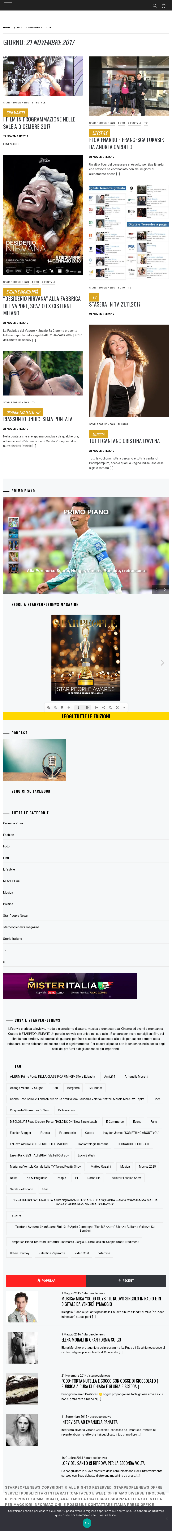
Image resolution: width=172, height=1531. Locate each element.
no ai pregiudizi (37, 1178)
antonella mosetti (136, 1076)
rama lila (93, 1178)
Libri (6, 858)
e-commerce (115, 1121)
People (61, 1178)
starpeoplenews (94, 1293)
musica (125, 1166)
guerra (89, 1132)
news (13, 1178)
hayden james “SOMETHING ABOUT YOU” (131, 1132)
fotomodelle (67, 1132)
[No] (167, 1518)
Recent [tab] (128, 1281)
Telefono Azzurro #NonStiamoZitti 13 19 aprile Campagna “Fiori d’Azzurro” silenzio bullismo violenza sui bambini (85, 1228)
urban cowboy (19, 1253)
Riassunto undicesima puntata (38, 416)
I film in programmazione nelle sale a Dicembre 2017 (39, 120)
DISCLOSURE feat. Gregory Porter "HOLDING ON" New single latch (53, 1121)
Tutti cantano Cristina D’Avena (124, 438)
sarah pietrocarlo (21, 1189)
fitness (45, 1132)
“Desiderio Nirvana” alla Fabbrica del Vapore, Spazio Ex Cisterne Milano (42, 303)
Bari (55, 1088)
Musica (123, 424)
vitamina (104, 1253)
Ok (87, 1523)
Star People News (16, 102)
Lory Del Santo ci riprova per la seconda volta (103, 1463)
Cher (157, 1099)
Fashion (8, 835)
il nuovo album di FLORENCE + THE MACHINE (39, 1144)
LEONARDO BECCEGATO (134, 1144)
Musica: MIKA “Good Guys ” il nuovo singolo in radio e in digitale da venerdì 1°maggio (111, 1301)
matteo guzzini (101, 1166)
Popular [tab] (48, 1281)
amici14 (109, 1076)
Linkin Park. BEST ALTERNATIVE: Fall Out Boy (39, 1155)
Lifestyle (39, 102)
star (45, 1189)
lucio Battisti (86, 1155)
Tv (146, 123)
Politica (8, 904)
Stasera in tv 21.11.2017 (115, 301)
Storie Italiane (12, 939)
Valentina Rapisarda (52, 1253)
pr (76, 1178)
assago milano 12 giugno (26, 1088)
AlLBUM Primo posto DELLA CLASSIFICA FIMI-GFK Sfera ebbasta (52, 1076)
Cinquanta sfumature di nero (29, 1110)
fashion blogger (20, 1132)
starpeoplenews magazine (21, 927)
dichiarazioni (66, 1110)
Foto (121, 123)
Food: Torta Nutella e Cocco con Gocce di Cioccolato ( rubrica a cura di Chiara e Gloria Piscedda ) (109, 1384)
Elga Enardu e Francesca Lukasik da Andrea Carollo (126, 140)
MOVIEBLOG (11, 881)
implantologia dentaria (93, 1144)
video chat (82, 1253)
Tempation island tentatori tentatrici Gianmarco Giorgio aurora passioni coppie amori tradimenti (74, 1242)
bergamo (73, 1088)
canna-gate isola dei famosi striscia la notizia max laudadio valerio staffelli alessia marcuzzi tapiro (77, 1099)
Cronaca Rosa (13, 823)
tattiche (15, 1215)
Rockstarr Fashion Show (126, 1178)
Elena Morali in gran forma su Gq (91, 1340)
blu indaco (96, 1088)
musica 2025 (147, 1166)
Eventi (137, 1121)
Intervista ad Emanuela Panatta (89, 1422)
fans (154, 1121)
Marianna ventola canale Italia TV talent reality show (46, 1166)
